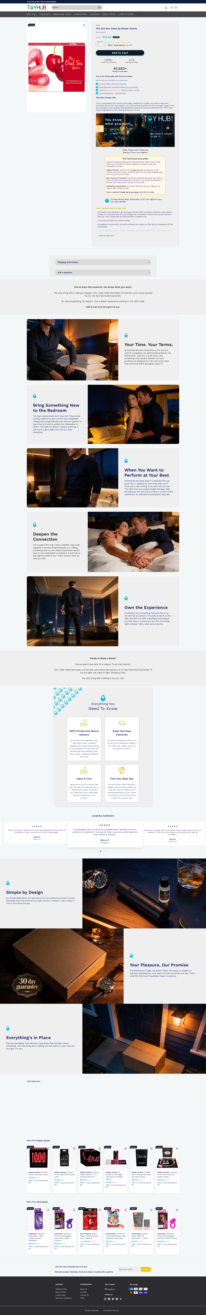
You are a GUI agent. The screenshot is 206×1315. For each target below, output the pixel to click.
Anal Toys (108, 14)
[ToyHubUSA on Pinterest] (117, 1299)
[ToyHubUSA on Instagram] (105, 1299)
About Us (83, 1289)
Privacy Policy (61, 1295)
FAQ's (82, 1298)
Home (98, 25)
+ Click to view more (106, 235)
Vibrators (80, 14)
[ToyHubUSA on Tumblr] (121, 1299)
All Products (42, 1202)
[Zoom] (56, 67)
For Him (31, 14)
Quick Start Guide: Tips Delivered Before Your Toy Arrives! (118, 87)
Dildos (94, 14)
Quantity (100, 41)
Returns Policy (61, 1292)
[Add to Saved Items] (84, 25)
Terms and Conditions (64, 1298)
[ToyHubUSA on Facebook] (109, 1299)
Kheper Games (101, 32)
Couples (45, 14)
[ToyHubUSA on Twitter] (113, 1299)
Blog (140, 14)
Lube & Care (126, 14)
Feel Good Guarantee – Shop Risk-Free (112, 93)
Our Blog (83, 1292)
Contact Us (134, 170)
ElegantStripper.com (113, 90)
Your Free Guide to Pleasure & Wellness (112, 84)
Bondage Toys (62, 14)
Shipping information (68, 262)
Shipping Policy (61, 1289)
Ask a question (65, 272)
